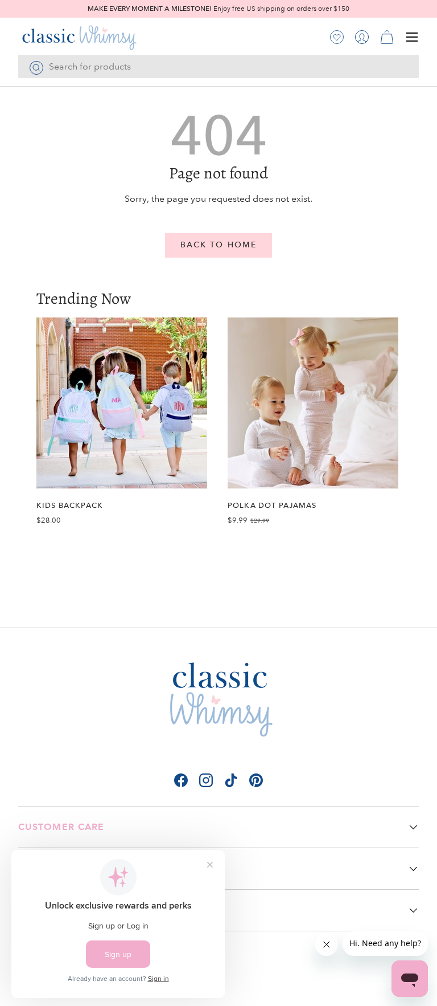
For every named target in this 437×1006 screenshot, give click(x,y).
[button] (386, 37)
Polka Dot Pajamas (272, 505)
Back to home (218, 245)
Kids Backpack (69, 505)
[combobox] (218, 66)
